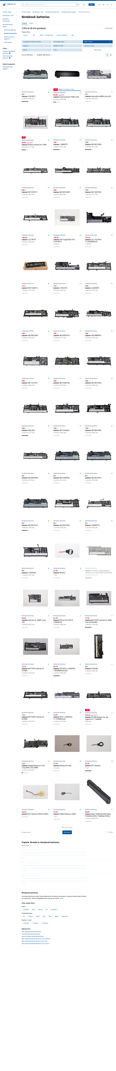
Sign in (92, 4)
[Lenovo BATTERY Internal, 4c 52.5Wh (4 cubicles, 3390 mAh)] (35, 703)
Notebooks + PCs (8, 15)
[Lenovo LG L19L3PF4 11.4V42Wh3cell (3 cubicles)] (99, 225)
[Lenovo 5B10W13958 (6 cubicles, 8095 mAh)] (67, 177)
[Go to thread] (67, 853)
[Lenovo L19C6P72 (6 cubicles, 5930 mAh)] (67, 273)
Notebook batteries (10, 33)
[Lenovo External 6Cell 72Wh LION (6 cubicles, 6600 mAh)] (67, 82)
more (61, 911)
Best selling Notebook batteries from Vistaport (36, 952)
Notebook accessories (6, 20)
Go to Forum (25, 845)
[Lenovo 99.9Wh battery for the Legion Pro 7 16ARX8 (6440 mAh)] (99, 703)
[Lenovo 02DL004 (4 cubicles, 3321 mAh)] (35, 415)
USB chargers (8, 42)
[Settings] (83, 4)
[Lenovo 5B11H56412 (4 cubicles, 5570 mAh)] (35, 273)
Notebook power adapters (9, 38)
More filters (97, 50)
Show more (67, 832)
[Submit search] (23, 4)
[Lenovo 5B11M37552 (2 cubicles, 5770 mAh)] (99, 177)
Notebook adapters (10, 30)
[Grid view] (107, 55)
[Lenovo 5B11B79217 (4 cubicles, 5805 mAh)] (35, 177)
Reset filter (109, 28)
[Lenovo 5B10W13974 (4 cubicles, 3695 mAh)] (99, 463)
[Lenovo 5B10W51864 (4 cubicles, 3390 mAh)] (35, 463)
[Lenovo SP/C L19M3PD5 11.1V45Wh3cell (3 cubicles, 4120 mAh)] (67, 703)
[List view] (111, 55)
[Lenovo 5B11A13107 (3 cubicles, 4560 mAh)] (35, 368)
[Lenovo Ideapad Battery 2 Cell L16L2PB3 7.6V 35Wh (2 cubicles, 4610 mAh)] (35, 751)
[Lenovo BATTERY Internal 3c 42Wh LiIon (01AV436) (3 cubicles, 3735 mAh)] (99, 606)
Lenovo (25, 35)
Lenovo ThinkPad (61, 35)
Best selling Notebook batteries (31, 945)
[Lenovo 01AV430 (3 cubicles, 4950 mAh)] (99, 654)
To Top (110, 832)
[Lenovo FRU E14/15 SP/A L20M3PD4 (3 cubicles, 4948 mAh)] (67, 606)
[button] (48, 92)
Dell (73, 35)
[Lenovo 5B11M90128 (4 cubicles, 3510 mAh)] (67, 368)
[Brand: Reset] (111, 41)
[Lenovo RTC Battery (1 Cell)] (99, 751)
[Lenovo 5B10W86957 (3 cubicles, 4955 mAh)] (99, 321)
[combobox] (30, 55)
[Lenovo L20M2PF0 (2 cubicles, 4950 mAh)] (99, 510)
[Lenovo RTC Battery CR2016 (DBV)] (35, 800)
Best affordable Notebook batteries (33, 949)
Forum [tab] (31, 23)
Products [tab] (24, 23)
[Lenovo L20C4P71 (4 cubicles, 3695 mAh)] (35, 82)
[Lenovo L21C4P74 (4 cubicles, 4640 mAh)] (35, 225)
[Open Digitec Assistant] (99, 4)
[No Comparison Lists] (103, 4)
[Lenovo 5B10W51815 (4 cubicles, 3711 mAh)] (67, 321)
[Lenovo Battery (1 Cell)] (67, 558)
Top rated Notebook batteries (31, 947)
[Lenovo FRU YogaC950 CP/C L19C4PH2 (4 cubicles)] (67, 225)
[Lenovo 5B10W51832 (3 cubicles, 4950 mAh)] (99, 415)
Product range (7, 12)
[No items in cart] (111, 4)
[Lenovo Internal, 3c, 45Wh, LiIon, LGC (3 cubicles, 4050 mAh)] (35, 606)
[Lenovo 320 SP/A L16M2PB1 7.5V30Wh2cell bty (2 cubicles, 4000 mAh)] (67, 654)
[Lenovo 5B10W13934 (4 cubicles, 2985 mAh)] (99, 368)
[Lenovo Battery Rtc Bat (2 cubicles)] (67, 751)
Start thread (107, 843)
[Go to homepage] (9, 4)
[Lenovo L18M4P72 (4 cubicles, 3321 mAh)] (67, 130)
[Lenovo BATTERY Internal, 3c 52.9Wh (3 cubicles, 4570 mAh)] (35, 654)
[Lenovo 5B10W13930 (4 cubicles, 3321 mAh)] (99, 130)
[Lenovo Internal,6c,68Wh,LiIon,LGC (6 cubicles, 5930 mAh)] (99, 82)
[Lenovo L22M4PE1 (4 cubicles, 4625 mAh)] (99, 273)
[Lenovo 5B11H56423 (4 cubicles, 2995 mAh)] (67, 415)
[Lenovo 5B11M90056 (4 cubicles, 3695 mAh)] (67, 463)
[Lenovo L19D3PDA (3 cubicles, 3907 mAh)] (35, 558)
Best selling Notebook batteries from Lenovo (35, 956)
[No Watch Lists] (107, 4)
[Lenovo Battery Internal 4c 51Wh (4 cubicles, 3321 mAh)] (35, 130)
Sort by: (24, 55)
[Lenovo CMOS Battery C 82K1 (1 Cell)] (67, 800)
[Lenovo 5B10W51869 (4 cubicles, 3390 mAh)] (35, 321)
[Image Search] (77, 4)
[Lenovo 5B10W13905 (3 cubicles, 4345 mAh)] (67, 510)
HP (34, 35)
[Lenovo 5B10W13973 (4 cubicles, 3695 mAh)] (35, 510)
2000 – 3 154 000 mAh (46, 35)
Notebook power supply (8, 25)
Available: (39, 55)
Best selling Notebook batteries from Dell (34, 954)
